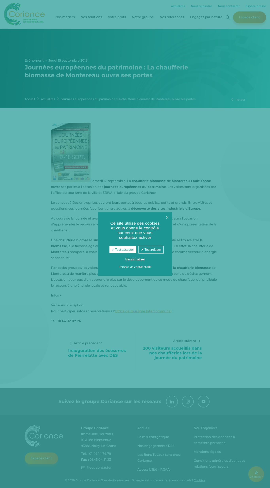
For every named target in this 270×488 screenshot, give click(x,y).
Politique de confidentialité (135, 267)
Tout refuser (152, 249)
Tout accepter (124, 249)
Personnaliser (135, 259)
